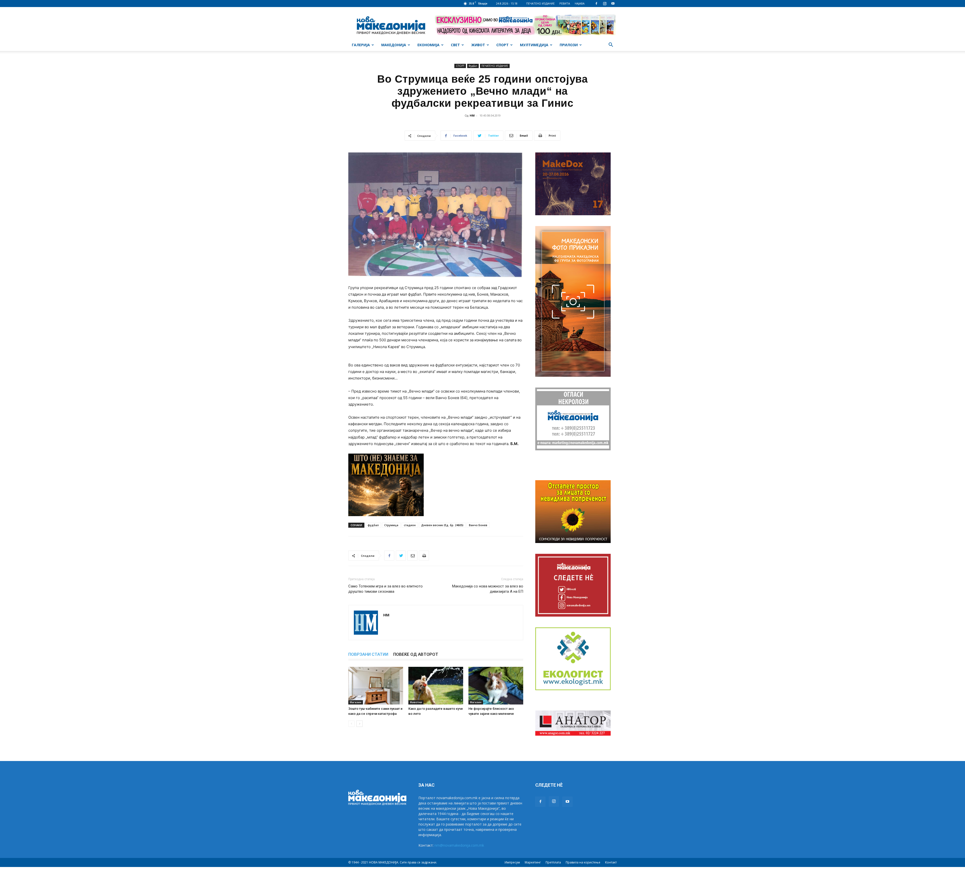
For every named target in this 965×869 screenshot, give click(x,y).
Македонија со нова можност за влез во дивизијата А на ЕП (487, 589)
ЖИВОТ (478, 44)
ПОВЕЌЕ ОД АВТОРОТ (415, 654)
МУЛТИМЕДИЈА (534, 44)
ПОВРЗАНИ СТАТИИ (368, 654)
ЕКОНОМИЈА (428, 44)
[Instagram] (604, 3)
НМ (472, 115)
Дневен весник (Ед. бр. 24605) (442, 525)
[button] (611, 45)
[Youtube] (613, 3)
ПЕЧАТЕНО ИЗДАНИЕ (540, 3)
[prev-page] (351, 724)
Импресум (512, 862)
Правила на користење (583, 862)
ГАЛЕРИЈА (361, 44)
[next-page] (359, 724)
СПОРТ (502, 44)
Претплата (553, 862)
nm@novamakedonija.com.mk (459, 845)
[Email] (412, 556)
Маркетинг (533, 862)
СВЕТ (455, 44)
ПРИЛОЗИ (569, 44)
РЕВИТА (564, 3)
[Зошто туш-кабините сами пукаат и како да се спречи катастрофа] (375, 685)
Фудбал (473, 66)
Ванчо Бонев (478, 525)
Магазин (355, 702)
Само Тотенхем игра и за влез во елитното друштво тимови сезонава (385, 589)
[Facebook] (596, 3)
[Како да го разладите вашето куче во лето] (435, 685)
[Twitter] (401, 556)
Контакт (611, 862)
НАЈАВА (580, 3)
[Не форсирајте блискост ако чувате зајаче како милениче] (495, 685)
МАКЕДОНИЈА (393, 44)
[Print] (424, 556)
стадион (410, 525)
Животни (416, 702)
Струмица (391, 525)
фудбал (373, 525)
